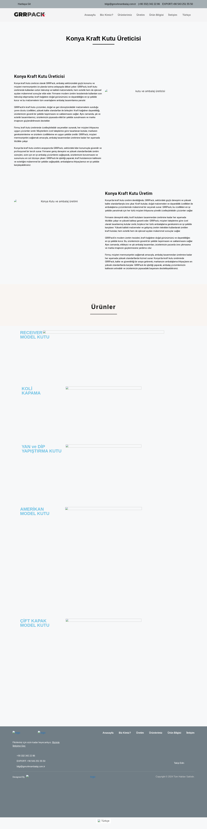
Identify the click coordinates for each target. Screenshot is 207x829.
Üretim (141, 14)
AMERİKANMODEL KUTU (34, 511)
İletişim (172, 14)
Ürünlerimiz (125, 14)
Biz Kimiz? (106, 14)
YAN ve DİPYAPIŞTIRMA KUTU (42, 448)
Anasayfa (89, 14)
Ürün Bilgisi (156, 14)
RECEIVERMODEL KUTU (34, 334)
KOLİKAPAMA (31, 390)
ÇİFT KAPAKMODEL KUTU (34, 623)
